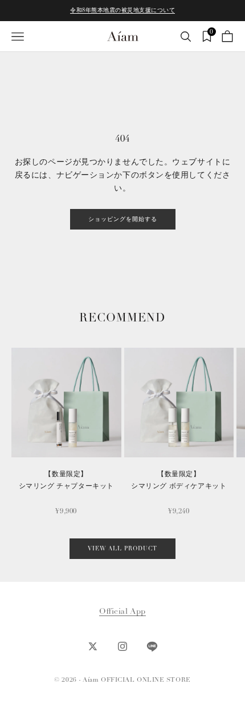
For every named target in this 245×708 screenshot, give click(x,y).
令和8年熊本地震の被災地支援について (122, 10)
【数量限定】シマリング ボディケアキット (178, 480)
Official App (122, 611)
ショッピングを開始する (122, 219)
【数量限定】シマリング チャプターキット (66, 480)
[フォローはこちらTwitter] (93, 646)
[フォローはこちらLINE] (152, 646)
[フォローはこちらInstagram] (122, 646)
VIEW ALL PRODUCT (122, 548)
